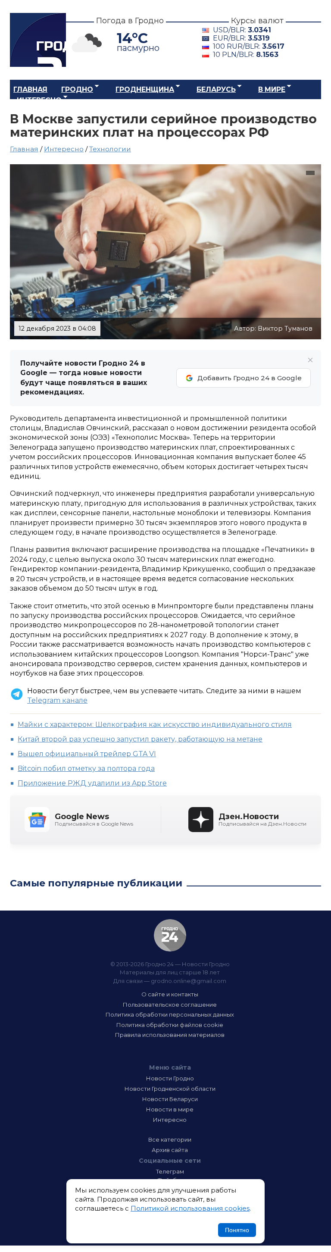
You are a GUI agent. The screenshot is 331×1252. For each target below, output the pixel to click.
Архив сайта (170, 1149)
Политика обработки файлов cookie (169, 1024)
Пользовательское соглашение (170, 1004)
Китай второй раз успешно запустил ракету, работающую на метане (140, 739)
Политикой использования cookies (190, 1208)
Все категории (169, 1139)
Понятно (237, 1230)
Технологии (110, 149)
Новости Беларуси (170, 1099)
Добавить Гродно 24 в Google (249, 378)
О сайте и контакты (169, 994)
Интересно (39, 100)
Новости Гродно (170, 1078)
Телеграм (170, 1171)
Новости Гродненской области (170, 1088)
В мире (271, 89)
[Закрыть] (310, 360)
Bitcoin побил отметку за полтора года (86, 768)
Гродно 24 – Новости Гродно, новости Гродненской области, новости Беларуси (38, 40)
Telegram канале (57, 700)
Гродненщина (145, 89)
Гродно (77, 89)
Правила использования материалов (170, 1034)
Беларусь (216, 89)
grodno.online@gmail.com (188, 980)
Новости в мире (170, 1109)
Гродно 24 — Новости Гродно (170, 935)
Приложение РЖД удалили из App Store (92, 783)
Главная (30, 89)
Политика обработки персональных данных (170, 1014)
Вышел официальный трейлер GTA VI (87, 754)
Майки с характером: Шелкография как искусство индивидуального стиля (155, 724)
